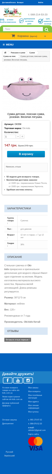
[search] (46, 30)
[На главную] (5, 53)
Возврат (20, 2)
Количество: (11, 132)
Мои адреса (33, 401)
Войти (40, 2)
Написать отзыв (13, 167)
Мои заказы (33, 388)
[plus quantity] (22, 137)
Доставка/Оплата (9, 2)
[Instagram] (28, 380)
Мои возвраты (34, 391)
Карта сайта (33, 434)
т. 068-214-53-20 (38, 14)
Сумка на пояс (9, 56)
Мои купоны (33, 412)
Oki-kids (26, 128)
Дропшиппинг (8, 423)
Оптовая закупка (9, 420)
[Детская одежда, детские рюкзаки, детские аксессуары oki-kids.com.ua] (13, 12)
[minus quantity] (18, 137)
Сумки (32, 53)
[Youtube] (18, 380)
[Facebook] (8, 380)
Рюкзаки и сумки (18, 53)
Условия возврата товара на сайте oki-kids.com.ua (11, 390)
